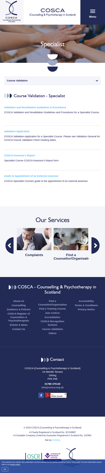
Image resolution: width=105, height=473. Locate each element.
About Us (18, 301)
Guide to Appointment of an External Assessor (31, 176)
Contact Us (18, 329)
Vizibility (56, 440)
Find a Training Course (52, 308)
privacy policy (15, 464)
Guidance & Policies (18, 309)
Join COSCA (52, 313)
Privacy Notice (86, 309)
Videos (52, 333)
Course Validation (52, 329)
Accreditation (52, 317)
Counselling (19, 305)
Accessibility (86, 301)
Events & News (18, 325)
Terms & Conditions (86, 305)
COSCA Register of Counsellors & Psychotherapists (19, 317)
